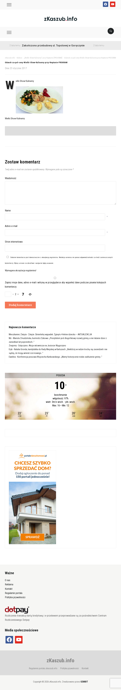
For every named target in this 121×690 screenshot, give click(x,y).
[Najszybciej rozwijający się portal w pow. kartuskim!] (60, 18)
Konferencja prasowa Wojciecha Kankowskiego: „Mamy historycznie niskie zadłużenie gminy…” (59, 357)
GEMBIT (84, 681)
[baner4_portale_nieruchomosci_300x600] (32, 497)
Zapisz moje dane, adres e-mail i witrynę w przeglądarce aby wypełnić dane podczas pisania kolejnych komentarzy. (55, 284)
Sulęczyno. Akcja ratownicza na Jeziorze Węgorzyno (42, 345)
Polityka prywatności (15, 597)
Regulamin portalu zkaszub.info (43, 668)
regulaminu (54, 257)
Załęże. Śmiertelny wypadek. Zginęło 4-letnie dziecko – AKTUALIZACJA (60, 334)
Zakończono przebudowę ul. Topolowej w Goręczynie (45, 45)
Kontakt (8, 588)
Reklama (9, 584)
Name (8, 210)
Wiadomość (10, 178)
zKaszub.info (60, 660)
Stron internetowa (14, 241)
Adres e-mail (11, 226)
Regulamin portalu (13, 593)
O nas (7, 580)
